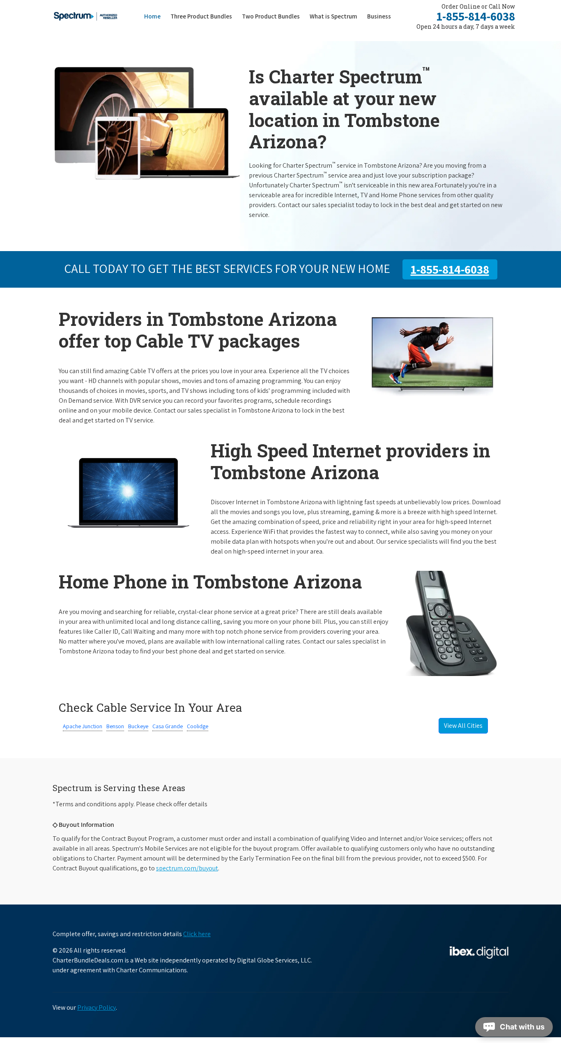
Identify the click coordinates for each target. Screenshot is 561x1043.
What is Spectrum (333, 16)
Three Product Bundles (203, 16)
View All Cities (463, 725)
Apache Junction (82, 726)
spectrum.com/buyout (187, 868)
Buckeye (138, 726)
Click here (197, 934)
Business (379, 16)
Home (152, 16)
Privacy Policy (96, 1007)
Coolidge (197, 726)
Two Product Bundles (271, 16)
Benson (115, 726)
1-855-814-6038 (476, 16)
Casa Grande (167, 726)
